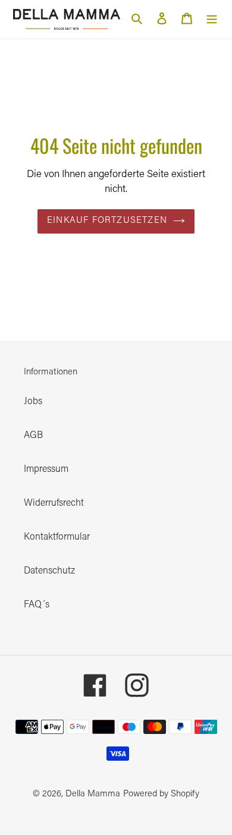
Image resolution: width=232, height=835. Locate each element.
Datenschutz (49, 571)
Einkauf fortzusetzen (107, 220)
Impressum (46, 469)
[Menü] (211, 19)
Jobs (33, 402)
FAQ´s (36, 605)
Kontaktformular (57, 537)
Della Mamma (92, 794)
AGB (33, 435)
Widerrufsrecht (54, 503)
